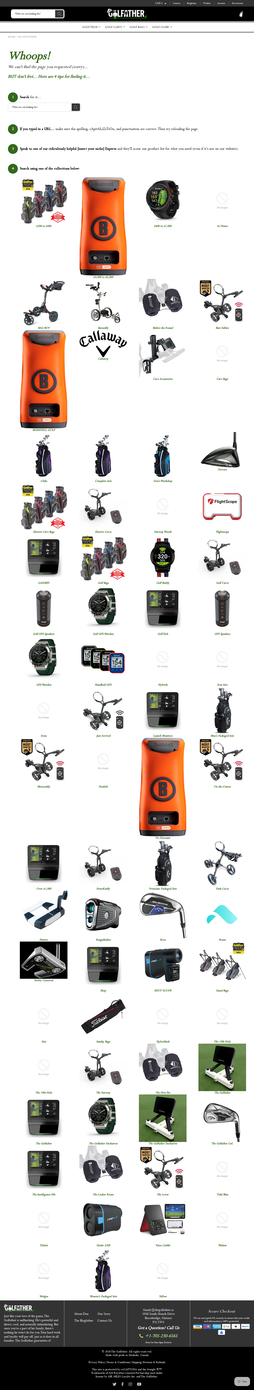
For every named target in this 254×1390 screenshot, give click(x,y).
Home (11, 37)
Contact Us (104, 1321)
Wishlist (207, 3)
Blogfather (191, 3)
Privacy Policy (97, 1362)
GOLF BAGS (138, 27)
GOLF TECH (90, 27)
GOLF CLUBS (161, 27)
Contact (176, 3)
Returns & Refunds (154, 1362)
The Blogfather (83, 1321)
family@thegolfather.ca (158, 1310)
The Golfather (119, 1351)
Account (221, 3)
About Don (81, 1314)
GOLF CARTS (114, 27)
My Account (237, 3)
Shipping (136, 1362)
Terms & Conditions (118, 1362)
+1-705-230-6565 (161, 1336)
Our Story (104, 1314)
